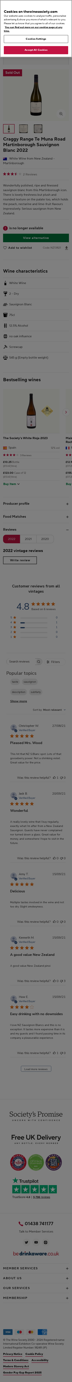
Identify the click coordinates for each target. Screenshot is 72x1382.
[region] (36, 28)
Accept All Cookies (36, 50)
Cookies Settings (36, 38)
